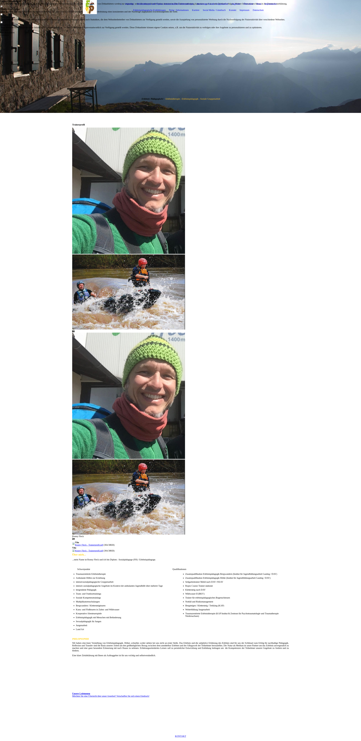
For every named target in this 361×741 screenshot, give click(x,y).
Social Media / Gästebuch (214, 10)
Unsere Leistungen (81, 693)
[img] (89, 7)
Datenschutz (258, 10)
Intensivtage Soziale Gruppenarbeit (212, 4)
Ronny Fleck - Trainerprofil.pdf (89, 545)
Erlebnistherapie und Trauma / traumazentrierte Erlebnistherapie (165, 4)
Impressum (244, 10)
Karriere (195, 10)
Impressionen (271, 4)
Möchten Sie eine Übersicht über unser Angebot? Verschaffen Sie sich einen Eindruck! (110, 696)
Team (258, 4)
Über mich (248, 4)
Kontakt (232, 10)
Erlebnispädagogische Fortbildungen (149, 10)
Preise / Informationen (179, 10)
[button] (143, 30)
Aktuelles (129, 4)
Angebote (235, 4)
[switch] (1, 14)
